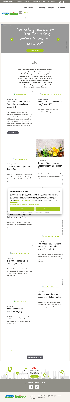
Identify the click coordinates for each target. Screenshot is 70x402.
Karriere (43, 1)
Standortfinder (36, 1)
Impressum (58, 396)
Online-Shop (27, 1)
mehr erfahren (35, 50)
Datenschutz (41, 397)
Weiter (12, 351)
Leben (26, 13)
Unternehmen (18, 1)
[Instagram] (63, 2)
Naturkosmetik (29, 8)
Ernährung (41, 8)
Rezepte (51, 8)
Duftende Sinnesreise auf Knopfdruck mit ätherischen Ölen (50, 166)
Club (48, 1)
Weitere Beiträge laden (35, 357)
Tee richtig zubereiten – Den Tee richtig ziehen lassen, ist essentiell (19, 104)
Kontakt (53, 1)
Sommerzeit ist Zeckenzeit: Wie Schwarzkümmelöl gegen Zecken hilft (49, 246)
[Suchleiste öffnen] (25, 17)
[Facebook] (60, 2)
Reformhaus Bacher (8, 1)
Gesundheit (61, 8)
